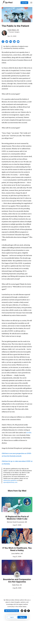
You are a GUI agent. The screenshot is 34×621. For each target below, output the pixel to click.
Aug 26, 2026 (11, 588)
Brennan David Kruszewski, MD (17, 522)
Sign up (22, 617)
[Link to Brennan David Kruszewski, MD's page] (17, 512)
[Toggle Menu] (31, 2)
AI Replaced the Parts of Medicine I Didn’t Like (17, 517)
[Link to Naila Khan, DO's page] (17, 575)
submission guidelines (10, 480)
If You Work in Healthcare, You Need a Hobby (17, 549)
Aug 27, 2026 (11, 525)
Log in (12, 617)
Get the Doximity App (12, 610)
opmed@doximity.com (10, 482)
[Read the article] (17, 504)
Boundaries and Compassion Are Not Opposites (17, 580)
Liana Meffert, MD (17, 553)
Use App (24, 2)
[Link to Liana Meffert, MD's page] (17, 543)
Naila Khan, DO (17, 585)
